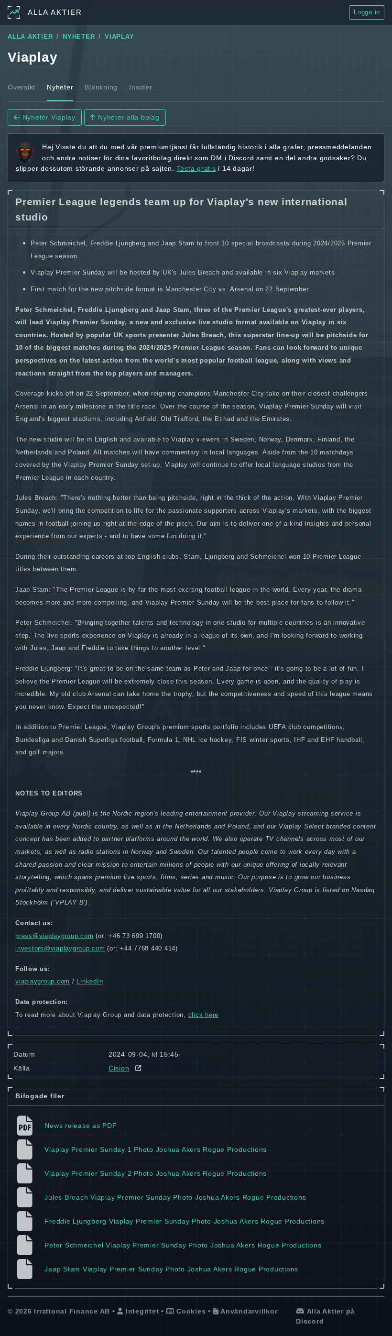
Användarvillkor (247, 1311)
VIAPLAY (119, 36)
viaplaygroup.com (42, 981)
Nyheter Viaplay (48, 117)
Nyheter (60, 87)
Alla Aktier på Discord (325, 1316)
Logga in (367, 12)
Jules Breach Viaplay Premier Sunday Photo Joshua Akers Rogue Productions (175, 1197)
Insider (140, 87)
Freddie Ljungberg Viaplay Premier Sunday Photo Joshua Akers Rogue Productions (184, 1221)
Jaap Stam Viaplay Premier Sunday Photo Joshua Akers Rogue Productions (171, 1269)
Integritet (141, 1311)
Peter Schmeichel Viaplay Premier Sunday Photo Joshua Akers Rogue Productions (182, 1245)
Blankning (101, 87)
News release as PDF (80, 1125)
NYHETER (79, 36)
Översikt (21, 87)
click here (203, 1014)
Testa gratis (196, 168)
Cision (119, 1068)
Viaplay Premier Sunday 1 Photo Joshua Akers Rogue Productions (155, 1149)
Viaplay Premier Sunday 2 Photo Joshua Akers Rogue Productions (155, 1173)
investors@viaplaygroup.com (60, 948)
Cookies (190, 1311)
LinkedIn (89, 981)
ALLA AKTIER (30, 36)
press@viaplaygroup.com (54, 935)
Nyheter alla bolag (127, 117)
